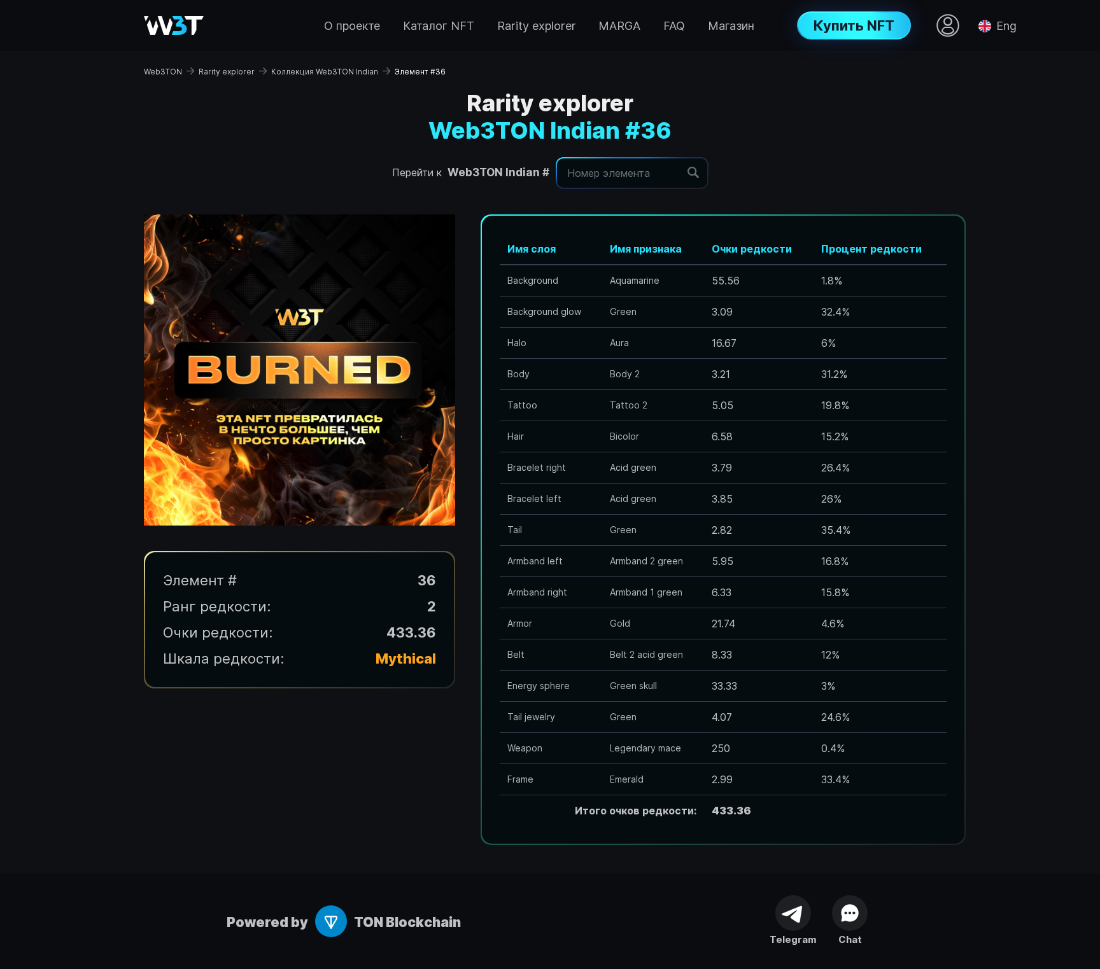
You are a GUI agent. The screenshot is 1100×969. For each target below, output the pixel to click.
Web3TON (163, 71)
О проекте (352, 25)
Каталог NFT (438, 25)
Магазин (731, 25)
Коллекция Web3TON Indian (324, 71)
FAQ (674, 25)
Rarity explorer (536, 25)
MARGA (619, 25)
